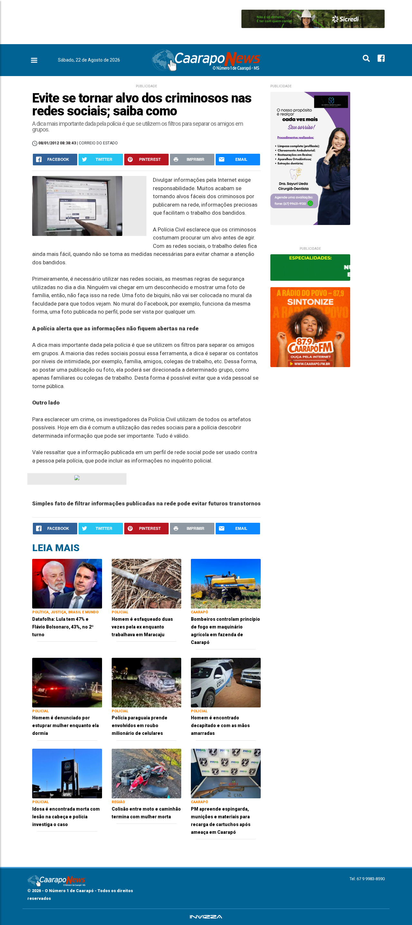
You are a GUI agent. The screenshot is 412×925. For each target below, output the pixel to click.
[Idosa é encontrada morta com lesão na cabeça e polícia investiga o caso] (67, 773)
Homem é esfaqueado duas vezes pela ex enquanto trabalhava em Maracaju (142, 627)
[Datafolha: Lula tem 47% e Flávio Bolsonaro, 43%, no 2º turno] (67, 583)
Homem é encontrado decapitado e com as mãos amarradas (220, 725)
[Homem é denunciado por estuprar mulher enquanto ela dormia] (67, 682)
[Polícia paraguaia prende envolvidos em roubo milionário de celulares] (147, 682)
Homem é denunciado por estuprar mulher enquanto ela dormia (65, 725)
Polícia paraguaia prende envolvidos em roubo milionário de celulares (139, 725)
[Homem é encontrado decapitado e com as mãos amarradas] (226, 682)
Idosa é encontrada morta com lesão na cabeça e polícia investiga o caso (66, 816)
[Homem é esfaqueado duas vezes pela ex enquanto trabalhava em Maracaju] (147, 583)
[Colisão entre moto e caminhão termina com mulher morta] (147, 773)
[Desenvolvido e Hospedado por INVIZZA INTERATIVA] (206, 917)
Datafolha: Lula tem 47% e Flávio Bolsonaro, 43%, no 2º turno (63, 627)
